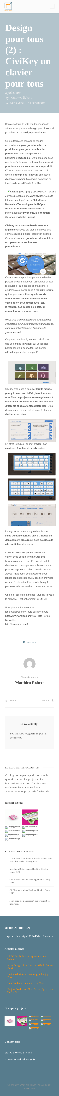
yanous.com (12, 332)
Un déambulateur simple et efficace (26, 983)
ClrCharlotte (16, 879)
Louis (12, 858)
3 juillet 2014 (13, 93)
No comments (36, 103)
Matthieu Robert (21, 97)
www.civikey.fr (37, 196)
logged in (30, 733)
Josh (12, 901)
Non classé (17, 103)
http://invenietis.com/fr (16, 624)
